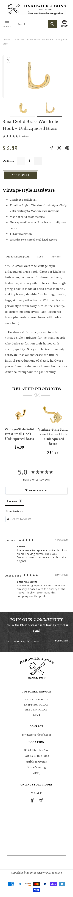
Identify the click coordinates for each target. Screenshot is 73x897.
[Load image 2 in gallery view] (49, 108)
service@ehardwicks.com (36, 734)
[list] (36, 431)
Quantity (8, 160)
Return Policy (36, 709)
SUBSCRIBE (61, 640)
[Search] (52, 24)
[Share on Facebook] (51, 148)
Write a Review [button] (38, 490)
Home (7, 39)
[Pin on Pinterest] (67, 148)
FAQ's (36, 714)
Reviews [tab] (12, 501)
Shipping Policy (36, 704)
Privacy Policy (36, 699)
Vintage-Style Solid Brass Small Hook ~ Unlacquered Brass (19, 434)
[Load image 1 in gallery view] (22, 108)
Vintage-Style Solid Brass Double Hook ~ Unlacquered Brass (53, 436)
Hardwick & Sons (48, 872)
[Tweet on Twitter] (59, 148)
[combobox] (35, 24)
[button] (7, 24)
